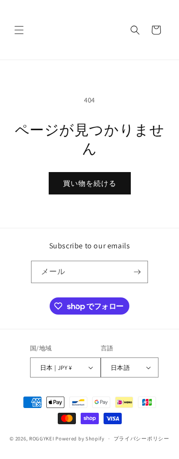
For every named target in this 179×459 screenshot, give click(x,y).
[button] (19, 30)
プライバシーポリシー (141, 438)
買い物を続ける (89, 183)
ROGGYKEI (41, 438)
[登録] (136, 272)
